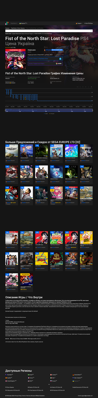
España (9, 377)
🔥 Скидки (78, 23)
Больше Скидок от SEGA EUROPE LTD (34, 33)
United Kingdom (11, 381)
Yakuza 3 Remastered (25, 199)
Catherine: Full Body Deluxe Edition (56, 200)
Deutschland (78, 374)
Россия (54, 381)
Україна (23, 23)
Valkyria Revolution (55, 157)
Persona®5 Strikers (10, 199)
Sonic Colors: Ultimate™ (70, 157)
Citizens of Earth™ (24, 157)
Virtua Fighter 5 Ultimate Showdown (26, 287)
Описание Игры (48, 33)
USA (31, 381)
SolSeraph (8, 157)
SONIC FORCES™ (68, 265)
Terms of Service (26, 395)
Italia (53, 377)
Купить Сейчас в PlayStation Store (38, 58)
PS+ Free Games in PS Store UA (35, 390)
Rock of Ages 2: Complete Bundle (85, 200)
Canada (54, 374)
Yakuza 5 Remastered (40, 178)
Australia (10, 374)
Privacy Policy (18, 395)
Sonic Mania (38, 265)
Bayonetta (8, 178)
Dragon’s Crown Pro (84, 178)
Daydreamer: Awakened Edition (26, 266)
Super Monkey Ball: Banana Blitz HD (86, 245)
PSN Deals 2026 (10, 395)
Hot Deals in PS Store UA (56, 387)
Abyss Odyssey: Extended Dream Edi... (41, 200)
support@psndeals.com (87, 395)
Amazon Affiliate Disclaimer (38, 395)
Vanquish (23, 178)
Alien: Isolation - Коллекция (41, 157)
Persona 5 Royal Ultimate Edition (70, 245)
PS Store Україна (9, 387)
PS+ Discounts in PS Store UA (12, 390)
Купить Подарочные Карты (36, 63)
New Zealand (78, 377)
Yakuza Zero (68, 199)
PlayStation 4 (14, 23)
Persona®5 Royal (39, 244)
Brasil (32, 374)
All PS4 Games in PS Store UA (57, 390)
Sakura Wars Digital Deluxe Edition (11, 287)
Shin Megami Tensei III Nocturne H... (85, 266)
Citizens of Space (54, 178)
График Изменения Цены (18, 33)
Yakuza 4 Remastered (10, 265)
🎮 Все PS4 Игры (88, 23)
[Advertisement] (49, 10)
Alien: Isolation (68, 178)
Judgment (82, 157)
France (32, 377)
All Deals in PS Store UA (33, 387)
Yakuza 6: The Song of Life (11, 244)
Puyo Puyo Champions (55, 244)
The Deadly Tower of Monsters (55, 266)
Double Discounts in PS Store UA (80, 387)
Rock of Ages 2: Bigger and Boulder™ (26, 245)
